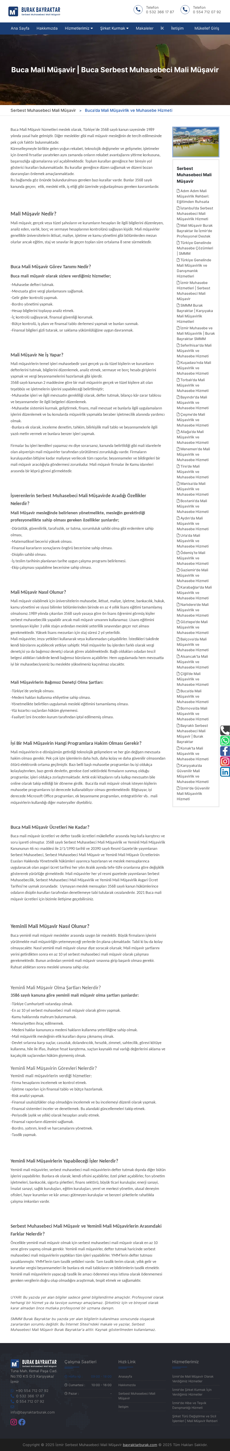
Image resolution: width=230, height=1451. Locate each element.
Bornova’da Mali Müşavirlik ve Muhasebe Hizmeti (193, 713)
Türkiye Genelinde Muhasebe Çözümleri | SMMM (195, 248)
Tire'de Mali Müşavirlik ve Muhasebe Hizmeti (193, 471)
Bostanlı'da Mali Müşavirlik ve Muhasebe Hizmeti (193, 506)
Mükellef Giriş (207, 28)
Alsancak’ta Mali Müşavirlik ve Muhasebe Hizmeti (193, 661)
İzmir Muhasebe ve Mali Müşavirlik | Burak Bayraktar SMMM (196, 333)
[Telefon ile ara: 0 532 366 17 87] (225, 730)
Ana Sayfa (20, 28)
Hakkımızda (47, 28)
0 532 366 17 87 (29, 1396)
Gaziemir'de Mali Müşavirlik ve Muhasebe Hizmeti (193, 575)
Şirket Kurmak (113, 28)
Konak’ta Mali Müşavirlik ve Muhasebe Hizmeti (193, 753)
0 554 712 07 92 (29, 1401)
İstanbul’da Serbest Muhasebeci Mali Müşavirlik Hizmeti (195, 213)
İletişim (177, 28)
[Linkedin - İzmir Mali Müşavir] (225, 771)
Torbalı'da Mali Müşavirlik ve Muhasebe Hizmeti (193, 385)
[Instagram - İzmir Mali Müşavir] (14, 1423)
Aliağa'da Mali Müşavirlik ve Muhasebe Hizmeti (193, 437)
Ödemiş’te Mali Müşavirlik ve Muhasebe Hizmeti (193, 558)
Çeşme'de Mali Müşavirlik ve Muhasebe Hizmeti (193, 419)
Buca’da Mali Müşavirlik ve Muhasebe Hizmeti (193, 696)
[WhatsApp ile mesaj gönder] (225, 740)
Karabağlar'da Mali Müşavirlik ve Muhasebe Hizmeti (194, 592)
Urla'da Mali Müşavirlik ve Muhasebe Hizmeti (193, 540)
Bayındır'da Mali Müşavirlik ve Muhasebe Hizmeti (193, 402)
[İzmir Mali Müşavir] (34, 1363)
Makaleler (144, 28)
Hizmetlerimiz (78, 28)
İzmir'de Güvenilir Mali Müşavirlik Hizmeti (193, 793)
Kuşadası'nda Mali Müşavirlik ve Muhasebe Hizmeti (194, 368)
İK (162, 28)
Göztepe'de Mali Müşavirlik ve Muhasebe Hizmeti (193, 627)
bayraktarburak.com (140, 1444)
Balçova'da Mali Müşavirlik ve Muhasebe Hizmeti (193, 644)
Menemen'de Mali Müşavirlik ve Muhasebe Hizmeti (193, 454)
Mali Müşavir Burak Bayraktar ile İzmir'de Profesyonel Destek (195, 230)
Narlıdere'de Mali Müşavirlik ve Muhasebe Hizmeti (193, 610)
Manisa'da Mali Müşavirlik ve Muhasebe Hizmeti (193, 489)
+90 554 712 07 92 (32, 1390)
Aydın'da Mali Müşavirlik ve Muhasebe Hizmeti (193, 523)
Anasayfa (125, 1376)
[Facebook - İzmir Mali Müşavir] (21, 1423)
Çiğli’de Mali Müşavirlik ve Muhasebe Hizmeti (193, 679)
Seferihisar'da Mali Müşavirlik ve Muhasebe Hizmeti (194, 350)
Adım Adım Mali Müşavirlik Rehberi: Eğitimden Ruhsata (193, 196)
